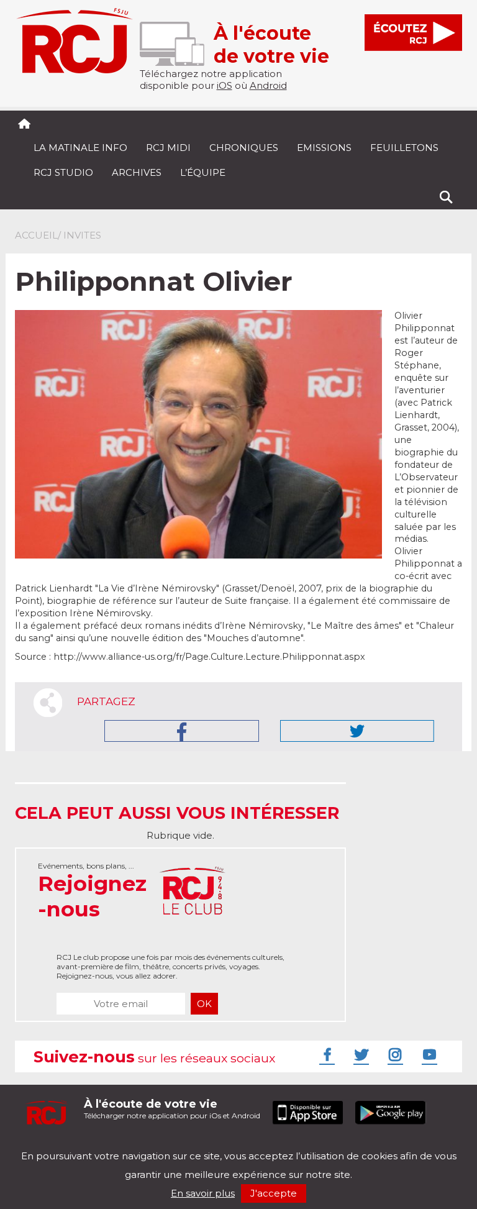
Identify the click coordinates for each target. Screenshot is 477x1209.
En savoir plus (203, 1193)
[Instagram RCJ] (394, 1054)
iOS (224, 85)
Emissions (324, 147)
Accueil (36, 235)
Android (268, 85)
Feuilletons (404, 147)
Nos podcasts (224, 1145)
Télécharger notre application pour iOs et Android (172, 1108)
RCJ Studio (63, 172)
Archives (136, 172)
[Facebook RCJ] (325, 1054)
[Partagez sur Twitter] (357, 731)
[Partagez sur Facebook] (181, 731)
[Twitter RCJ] (359, 1054)
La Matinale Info (80, 147)
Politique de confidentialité (142, 1145)
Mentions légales (53, 1145)
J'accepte (273, 1193)
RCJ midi (168, 147)
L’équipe (202, 172)
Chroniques (243, 147)
